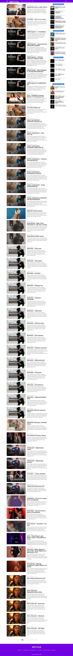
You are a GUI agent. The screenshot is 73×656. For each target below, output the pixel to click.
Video (33, 1)
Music (29, 1)
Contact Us (20, 650)
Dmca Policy (40, 650)
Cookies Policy (26, 650)
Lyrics (25, 1)
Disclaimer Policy (33, 650)
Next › (33, 639)
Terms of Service (47, 650)
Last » (36, 639)
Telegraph (53, 650)
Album (22, 1)
